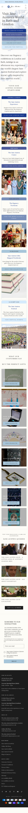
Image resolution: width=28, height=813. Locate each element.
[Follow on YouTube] (18, 791)
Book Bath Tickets (14, 34)
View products (11, 383)
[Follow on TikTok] (21, 791)
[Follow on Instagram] (10, 791)
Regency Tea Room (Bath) (14, 38)
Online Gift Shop (14, 43)
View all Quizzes (14, 607)
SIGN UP (14, 661)
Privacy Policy (5, 767)
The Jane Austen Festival (8, 734)
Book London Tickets (14, 30)
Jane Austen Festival (7, 751)
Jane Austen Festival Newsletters (12, 656)
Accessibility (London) (7, 781)
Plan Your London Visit (14, 115)
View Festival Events (14, 319)
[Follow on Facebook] (2, 791)
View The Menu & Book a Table (14, 217)
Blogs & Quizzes (6, 754)
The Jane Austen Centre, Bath (9, 718)
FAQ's (3, 783)
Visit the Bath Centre (14, 166)
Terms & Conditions (7, 764)
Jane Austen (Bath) (6, 749)
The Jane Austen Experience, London (12, 723)
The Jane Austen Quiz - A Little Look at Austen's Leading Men (12, 559)
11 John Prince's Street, (8, 698)
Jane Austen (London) (7, 743)
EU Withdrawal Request (8, 786)
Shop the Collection (14, 269)
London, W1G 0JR (6, 700)
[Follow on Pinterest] (14, 791)
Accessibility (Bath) (6, 778)
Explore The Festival (14, 47)
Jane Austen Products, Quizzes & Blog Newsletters (15, 652)
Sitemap (3, 775)
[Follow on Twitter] (6, 791)
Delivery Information (7, 770)
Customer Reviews (6, 762)
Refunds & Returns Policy (8, 773)
